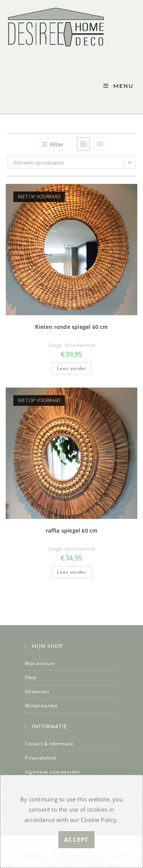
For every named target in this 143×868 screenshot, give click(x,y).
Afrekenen (37, 691)
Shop (30, 677)
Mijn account (40, 663)
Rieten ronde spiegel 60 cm (71, 326)
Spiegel (55, 345)
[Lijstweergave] (100, 143)
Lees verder (72, 368)
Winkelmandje (41, 705)
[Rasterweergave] (83, 143)
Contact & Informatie (49, 743)
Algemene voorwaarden (52, 772)
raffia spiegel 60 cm (72, 530)
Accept (76, 839)
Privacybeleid (40, 758)
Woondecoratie (79, 345)
